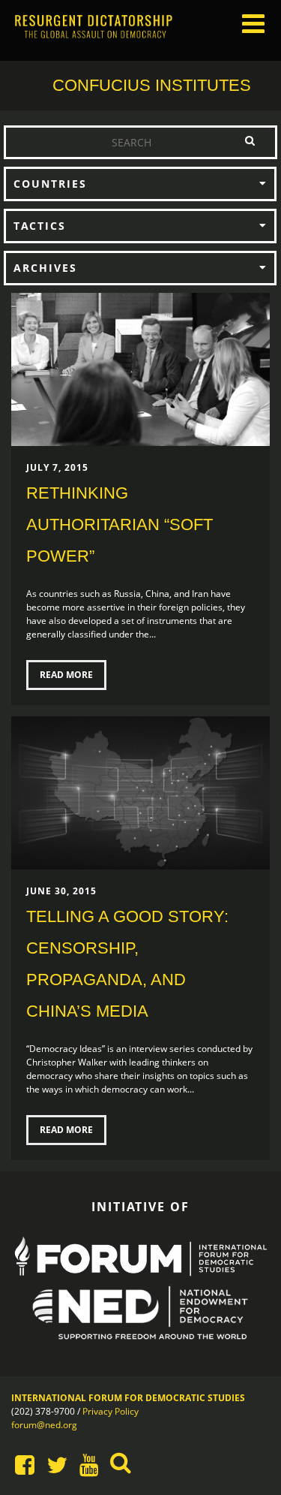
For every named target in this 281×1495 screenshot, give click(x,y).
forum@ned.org (44, 1424)
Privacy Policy (110, 1411)
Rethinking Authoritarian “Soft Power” (119, 524)
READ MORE (66, 674)
